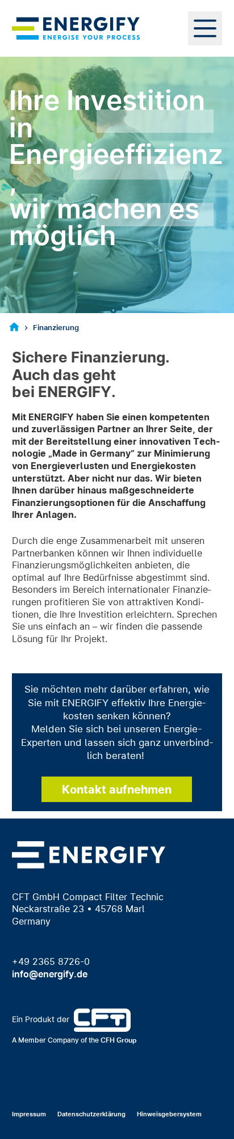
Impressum (29, 1114)
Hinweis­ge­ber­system (169, 1114)
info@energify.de (49, 974)
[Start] (14, 328)
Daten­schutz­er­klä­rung (91, 1114)
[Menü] (205, 28)
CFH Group (119, 1040)
